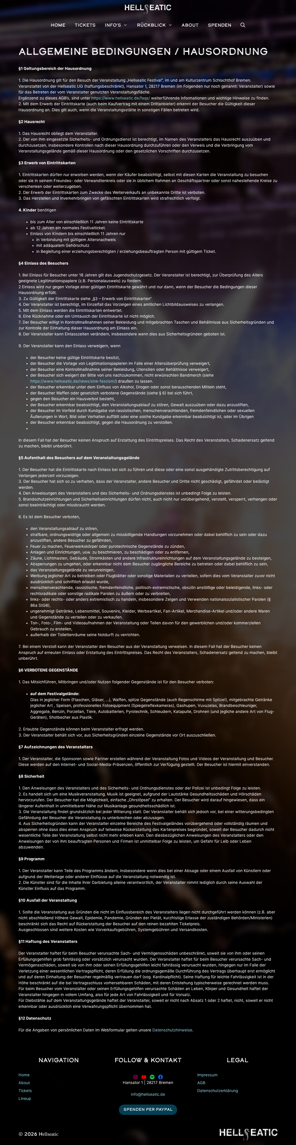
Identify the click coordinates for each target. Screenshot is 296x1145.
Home (24, 1075)
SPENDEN (219, 25)
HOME (58, 25)
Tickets (25, 1090)
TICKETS (85, 25)
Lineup (24, 1098)
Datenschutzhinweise (172, 1030)
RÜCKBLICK (151, 25)
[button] (243, 25)
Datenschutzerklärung (217, 1090)
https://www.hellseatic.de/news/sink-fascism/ (72, 381)
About (24, 1082)
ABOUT (190, 25)
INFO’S (113, 25)
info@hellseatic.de (148, 1094)
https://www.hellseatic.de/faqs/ (120, 98)
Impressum (207, 1075)
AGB (201, 1082)
